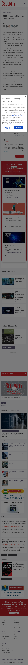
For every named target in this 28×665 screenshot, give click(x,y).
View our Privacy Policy (16, 124)
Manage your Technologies (7, 128)
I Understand (18, 127)
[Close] (25, 96)
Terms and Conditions (16, 115)
